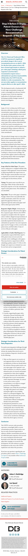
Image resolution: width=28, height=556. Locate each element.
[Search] (26, 2)
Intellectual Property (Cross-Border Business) (12, 499)
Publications (9, 5)
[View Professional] (4, 476)
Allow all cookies (14, 287)
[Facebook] (14, 45)
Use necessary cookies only (14, 297)
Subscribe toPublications (12, 464)
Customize (13, 292)
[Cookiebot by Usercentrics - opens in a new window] (20, 258)
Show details (19, 282)
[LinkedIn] (5, 45)
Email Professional (16, 479)
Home (2, 5)
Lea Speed (4, 455)
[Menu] (2, 2)
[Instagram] (12, 534)
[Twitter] (9, 45)
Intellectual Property (6, 496)
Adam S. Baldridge (20, 453)
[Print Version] (23, 45)
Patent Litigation (5, 501)
